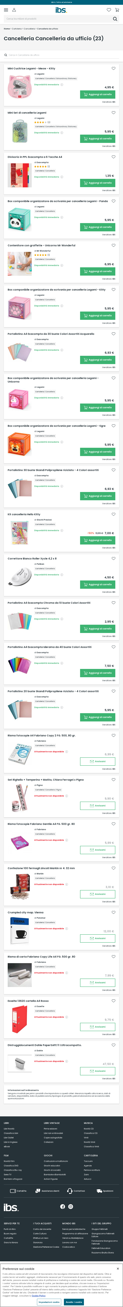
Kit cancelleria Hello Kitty (24, 514)
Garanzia (37, 1242)
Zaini (86, 1174)
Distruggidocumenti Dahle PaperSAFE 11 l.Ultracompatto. (45, 1045)
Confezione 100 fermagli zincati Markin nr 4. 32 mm (41, 868)
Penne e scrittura (92, 1170)
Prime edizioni (50, 1128)
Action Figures (51, 1179)
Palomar (41, 918)
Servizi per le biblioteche (73, 1229)
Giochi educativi (52, 1165)
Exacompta (43, 162)
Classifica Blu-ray (13, 1170)
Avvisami (100, 761)
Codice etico (68, 1247)
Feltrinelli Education (101, 1248)
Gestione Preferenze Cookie (46, 1247)
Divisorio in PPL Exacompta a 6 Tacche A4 (35, 157)
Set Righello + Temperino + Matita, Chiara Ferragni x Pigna (46, 780)
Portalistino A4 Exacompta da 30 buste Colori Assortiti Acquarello (51, 334)
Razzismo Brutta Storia (103, 1252)
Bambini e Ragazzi (13, 1179)
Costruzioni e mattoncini (56, 1161)
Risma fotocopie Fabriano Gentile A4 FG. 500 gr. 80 (41, 824)
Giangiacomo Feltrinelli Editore (103, 1235)
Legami (40, 74)
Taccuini (88, 1161)
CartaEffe (8, 1238)
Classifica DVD (11, 1165)
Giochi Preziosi (44, 519)
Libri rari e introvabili (53, 1133)
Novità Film (9, 1161)
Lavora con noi (69, 1242)
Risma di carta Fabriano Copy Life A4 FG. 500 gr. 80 (41, 957)
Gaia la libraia (11, 1242)
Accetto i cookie (74, 1301)
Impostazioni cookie (49, 1301)
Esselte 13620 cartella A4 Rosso (28, 1001)
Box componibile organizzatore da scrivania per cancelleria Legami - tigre (57, 426)
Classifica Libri (11, 1133)
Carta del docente (42, 1229)
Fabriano (41, 741)
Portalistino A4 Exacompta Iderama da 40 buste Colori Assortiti (49, 647)
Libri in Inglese (10, 1142)
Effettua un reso (40, 1238)
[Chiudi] (117, 1268)
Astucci (87, 1179)
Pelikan (40, 564)
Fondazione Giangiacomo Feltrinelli (105, 1242)
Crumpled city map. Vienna (25, 912)
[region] (61, 1285)
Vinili (86, 1137)
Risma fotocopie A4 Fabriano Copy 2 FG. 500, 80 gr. (42, 735)
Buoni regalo (10, 1233)
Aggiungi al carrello (100, 94)
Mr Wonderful (44, 250)
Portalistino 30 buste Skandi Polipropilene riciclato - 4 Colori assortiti (53, 470)
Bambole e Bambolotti (55, 1174)
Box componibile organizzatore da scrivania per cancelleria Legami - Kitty (57, 290)
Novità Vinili (89, 1142)
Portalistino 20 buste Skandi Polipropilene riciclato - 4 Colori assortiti (53, 691)
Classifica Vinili (91, 1146)
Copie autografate (53, 1137)
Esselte (40, 1006)
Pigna (40, 785)
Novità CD (89, 1128)
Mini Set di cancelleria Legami (27, 113)
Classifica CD (90, 1133)
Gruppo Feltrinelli (100, 1229)
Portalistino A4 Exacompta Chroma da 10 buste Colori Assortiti (49, 603)
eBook (7, 1146)
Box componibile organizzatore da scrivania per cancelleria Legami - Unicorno (53, 379)
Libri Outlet (9, 1137)
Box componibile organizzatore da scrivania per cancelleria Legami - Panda (58, 201)
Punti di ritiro (10, 1229)
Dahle (40, 1050)
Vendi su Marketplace (72, 1238)
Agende (88, 1165)
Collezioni (48, 1142)
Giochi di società (52, 1170)
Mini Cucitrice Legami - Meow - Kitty (31, 68)
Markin (40, 873)
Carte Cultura (39, 1233)
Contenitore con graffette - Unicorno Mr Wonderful (41, 245)
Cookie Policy (38, 1295)
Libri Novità (9, 1128)
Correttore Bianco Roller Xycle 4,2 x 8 (32, 558)
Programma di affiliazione (75, 1233)
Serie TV (7, 1174)
